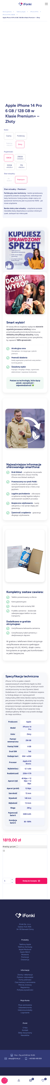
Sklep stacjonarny (25, 1033)
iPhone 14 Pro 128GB (9, 14)
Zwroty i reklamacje (25, 975)
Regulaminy (25, 987)
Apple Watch (25, 952)
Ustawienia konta (25, 1008)
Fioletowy (21, 136)
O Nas (25, 1028)
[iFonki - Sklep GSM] (25, 4)
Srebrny (9, 144)
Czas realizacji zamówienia (25, 982)
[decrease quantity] (12, 882)
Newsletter (25, 1035)
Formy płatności (25, 980)
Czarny (8, 136)
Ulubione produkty (25, 1010)
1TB (21, 166)
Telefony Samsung (25, 947)
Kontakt (25, 1030)
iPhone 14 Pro (34, 12)
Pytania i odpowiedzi (25, 977)
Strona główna (7, 12)
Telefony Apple (21, 12)
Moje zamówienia (25, 1005)
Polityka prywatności (25, 990)
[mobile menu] (46, 4)
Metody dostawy (25, 985)
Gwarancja (25, 960)
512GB (9, 166)
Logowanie (25, 1013)
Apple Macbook (25, 949)
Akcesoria (25, 955)
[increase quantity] (12, 879)
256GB (20, 158)
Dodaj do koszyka (30, 881)
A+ (9, 180)
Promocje (25, 957)
